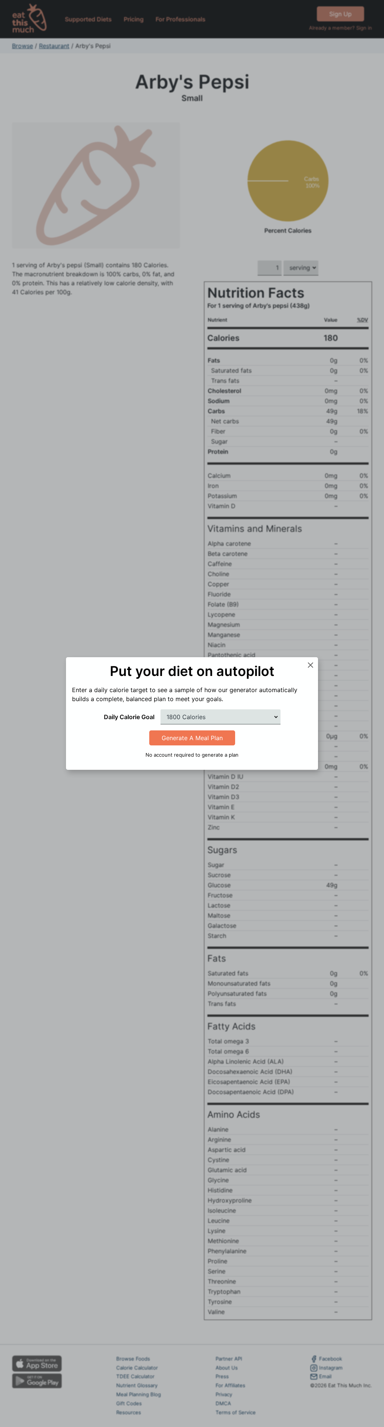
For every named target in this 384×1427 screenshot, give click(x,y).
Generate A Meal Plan (192, 738)
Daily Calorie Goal (129, 717)
